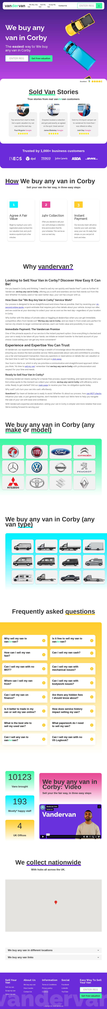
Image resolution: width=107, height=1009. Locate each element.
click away (56, 359)
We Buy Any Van (33, 6)
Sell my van (9, 987)
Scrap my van (10, 991)
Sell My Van (42, 6)
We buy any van (30, 985)
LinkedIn (65, 988)
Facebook (65, 985)
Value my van (10, 994)
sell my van (30, 366)
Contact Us (63, 6)
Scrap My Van (51, 6)
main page (43, 385)
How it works (28, 988)
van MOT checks (93, 393)
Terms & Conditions (49, 985)
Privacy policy (47, 988)
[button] (56, 902)
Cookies (45, 992)
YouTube (65, 992)
